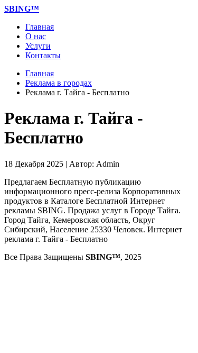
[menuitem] (21, 8)
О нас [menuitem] (35, 36)
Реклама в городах (58, 82)
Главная (39, 73)
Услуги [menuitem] (38, 45)
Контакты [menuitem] (43, 55)
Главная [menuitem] (39, 26)
